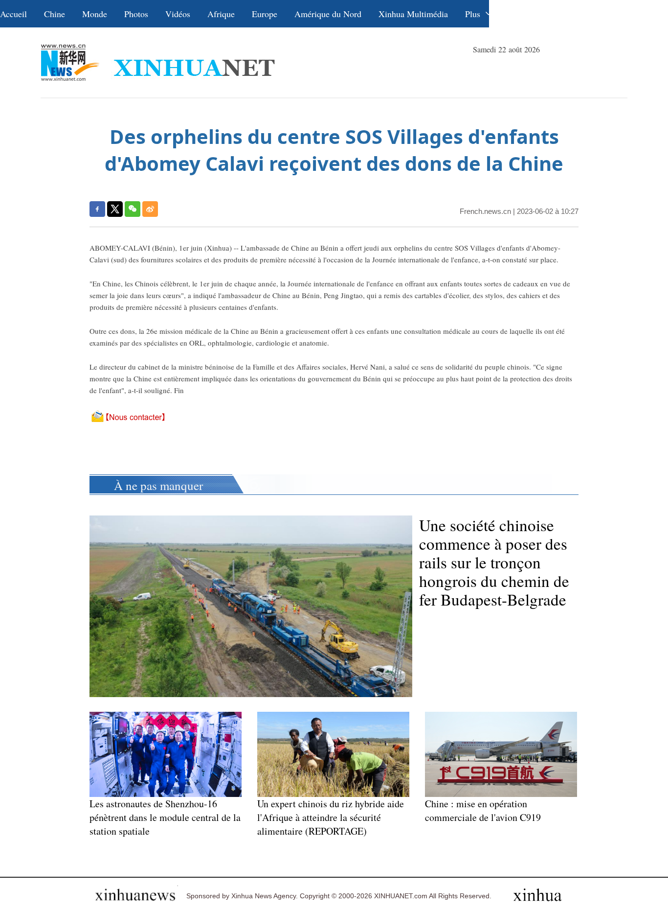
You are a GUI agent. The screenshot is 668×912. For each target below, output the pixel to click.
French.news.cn (485, 211)
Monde (94, 14)
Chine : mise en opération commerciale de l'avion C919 (483, 810)
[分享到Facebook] (97, 209)
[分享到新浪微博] (150, 209)
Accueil (13, 14)
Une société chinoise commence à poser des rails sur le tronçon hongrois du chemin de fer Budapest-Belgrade (494, 562)
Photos (136, 14)
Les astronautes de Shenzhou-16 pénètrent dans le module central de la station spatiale (165, 817)
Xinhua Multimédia (413, 14)
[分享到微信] (132, 209)
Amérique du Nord (327, 14)
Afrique (221, 14)
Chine (54, 14)
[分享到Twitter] (115, 209)
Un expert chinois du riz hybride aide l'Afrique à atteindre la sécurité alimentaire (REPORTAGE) (330, 817)
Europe (264, 14)
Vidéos (177, 14)
